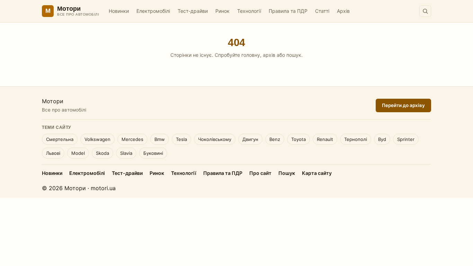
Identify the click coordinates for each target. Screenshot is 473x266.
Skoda (102, 153)
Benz (274, 139)
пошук (293, 55)
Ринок (222, 11)
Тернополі (355, 139)
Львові (53, 153)
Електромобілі (153, 11)
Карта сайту (317, 173)
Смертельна (59, 139)
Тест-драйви (193, 11)
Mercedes (132, 139)
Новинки (119, 11)
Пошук (286, 173)
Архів (343, 11)
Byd (382, 139)
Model (78, 153)
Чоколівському (214, 139)
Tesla (181, 139)
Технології (249, 11)
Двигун (250, 139)
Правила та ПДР (288, 11)
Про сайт (260, 173)
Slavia (126, 153)
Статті (322, 11)
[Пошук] (425, 11)
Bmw (159, 139)
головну (250, 55)
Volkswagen (97, 139)
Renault (325, 139)
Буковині (153, 153)
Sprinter (405, 139)
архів (269, 55)
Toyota (298, 139)
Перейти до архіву (403, 105)
